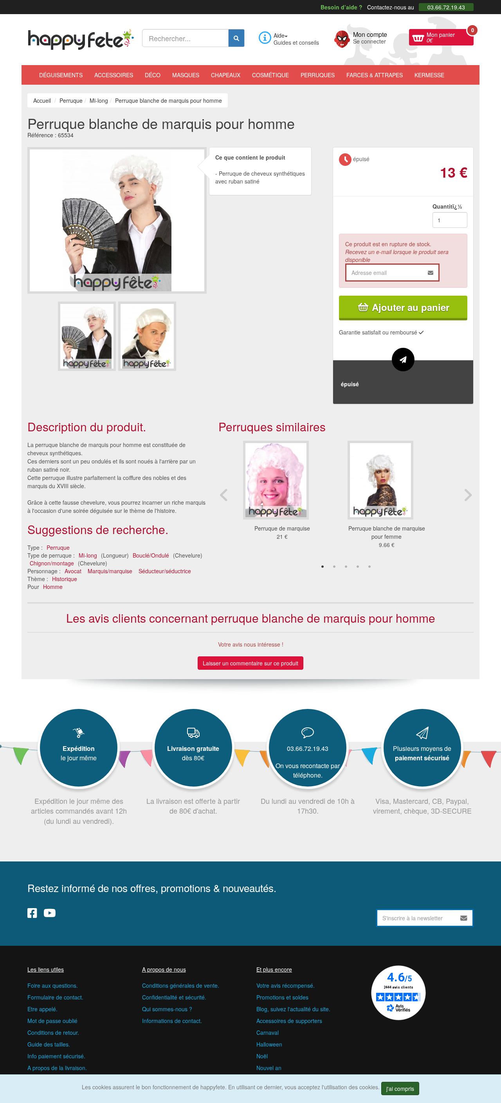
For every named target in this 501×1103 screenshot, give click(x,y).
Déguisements (61, 75)
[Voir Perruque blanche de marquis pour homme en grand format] (117, 219)
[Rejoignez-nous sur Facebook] (32, 913)
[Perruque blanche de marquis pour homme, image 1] (147, 336)
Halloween (269, 1044)
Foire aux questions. (52, 985)
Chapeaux (225, 75)
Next (467, 495)
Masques (185, 75)
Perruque (58, 547)
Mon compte (370, 37)
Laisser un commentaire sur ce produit (250, 663)
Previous (224, 495)
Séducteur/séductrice (165, 571)
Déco (152, 75)
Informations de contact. (172, 1021)
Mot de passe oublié (52, 1021)
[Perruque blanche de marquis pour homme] (87, 336)
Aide (279, 35)
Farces (374, 75)
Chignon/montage (52, 563)
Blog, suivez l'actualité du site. (293, 1009)
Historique (64, 579)
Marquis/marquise (110, 571)
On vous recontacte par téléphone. (308, 770)
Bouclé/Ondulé (151, 555)
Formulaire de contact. (55, 997)
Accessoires (113, 75)
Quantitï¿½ (447, 206)
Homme (53, 587)
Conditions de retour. (53, 1032)
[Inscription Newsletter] (463, 918)
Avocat (73, 571)
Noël (262, 1056)
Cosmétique (270, 75)
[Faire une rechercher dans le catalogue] (236, 38)
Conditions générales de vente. (180, 985)
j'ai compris (400, 1088)
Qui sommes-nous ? (167, 1009)
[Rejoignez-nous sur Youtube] (49, 913)
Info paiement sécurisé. (56, 1056)
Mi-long (88, 555)
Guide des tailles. (48, 1044)
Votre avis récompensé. (285, 985)
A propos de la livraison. (57, 1068)
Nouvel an (268, 1068)
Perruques (318, 75)
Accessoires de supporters (289, 1021)
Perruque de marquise (282, 528)
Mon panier (450, 36)
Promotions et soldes (282, 997)
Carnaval (267, 1032)
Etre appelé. (42, 1009)
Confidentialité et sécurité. (174, 997)
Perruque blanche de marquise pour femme (386, 532)
